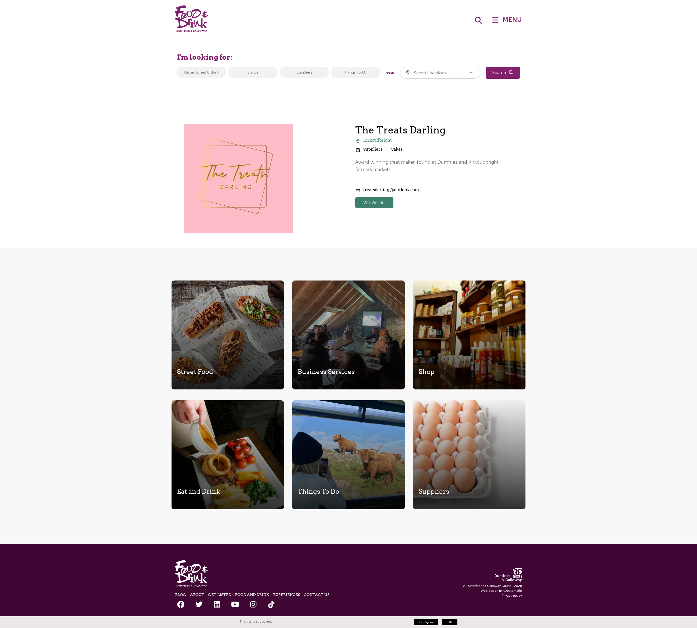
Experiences (286, 594)
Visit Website (374, 202)
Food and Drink (252, 594)
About (197, 594)
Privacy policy (512, 595)
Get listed (219, 594)
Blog (180, 594)
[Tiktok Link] (271, 604)
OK (450, 622)
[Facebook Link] (181, 604)
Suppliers (304, 72)
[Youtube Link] (235, 604)
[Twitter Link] (199, 604)
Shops (252, 72)
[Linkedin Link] (217, 604)
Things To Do (355, 72)
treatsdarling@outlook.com (391, 189)
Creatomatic (512, 591)
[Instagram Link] (253, 604)
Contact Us (316, 594)
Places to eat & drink (201, 72)
